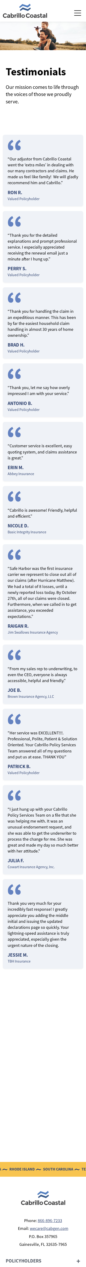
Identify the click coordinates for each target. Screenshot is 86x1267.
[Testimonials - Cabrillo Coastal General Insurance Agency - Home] (25, 10)
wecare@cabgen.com (49, 1228)
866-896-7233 (50, 1220)
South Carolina (50, 1169)
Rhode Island (14, 1169)
